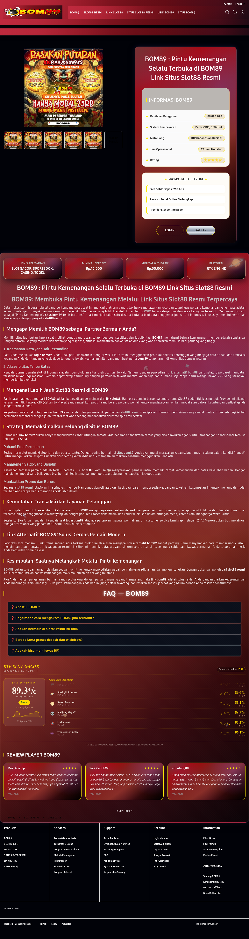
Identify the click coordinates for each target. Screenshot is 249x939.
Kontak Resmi (210, 855)
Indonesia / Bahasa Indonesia (18, 924)
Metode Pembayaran (64, 855)
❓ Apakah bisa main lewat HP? (35, 650)
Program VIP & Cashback (66, 849)
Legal (54, 924)
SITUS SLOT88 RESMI (14, 855)
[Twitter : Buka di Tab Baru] (229, 924)
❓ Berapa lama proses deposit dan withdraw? (47, 640)
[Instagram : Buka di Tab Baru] (236, 924)
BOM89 (8, 838)
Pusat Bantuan (111, 838)
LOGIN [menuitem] (238, 4)
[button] (234, 12)
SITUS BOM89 (11, 866)
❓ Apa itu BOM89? (25, 607)
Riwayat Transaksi (162, 855)
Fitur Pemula (209, 843)
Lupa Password (161, 849)
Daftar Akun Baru (162, 843)
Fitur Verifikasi (161, 860)
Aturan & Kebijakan (213, 849)
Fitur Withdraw (61, 866)
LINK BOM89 (10, 860)
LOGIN (170, 230)
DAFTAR (201, 230)
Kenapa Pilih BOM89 (213, 881)
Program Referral (63, 872)
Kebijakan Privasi (112, 860)
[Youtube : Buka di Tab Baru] (243, 924)
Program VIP (159, 866)
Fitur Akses (209, 838)
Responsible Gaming (114, 872)
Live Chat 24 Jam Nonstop (117, 843)
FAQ (106, 855)
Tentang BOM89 (211, 876)
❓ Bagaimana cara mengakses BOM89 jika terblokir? (52, 618)
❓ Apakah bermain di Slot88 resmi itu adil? (44, 629)
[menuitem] (75, 13)
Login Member (160, 838)
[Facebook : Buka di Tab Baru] (222, 924)
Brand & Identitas (212, 893)
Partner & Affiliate (212, 887)
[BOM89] (32, 12)
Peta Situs (66, 924)
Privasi (43, 924)
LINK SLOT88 (10, 849)
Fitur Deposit (60, 860)
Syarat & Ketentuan (114, 866)
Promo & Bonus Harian (65, 838)
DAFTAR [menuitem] (228, 4)
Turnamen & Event (63, 843)
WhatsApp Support (114, 849)
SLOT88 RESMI (11, 843)
